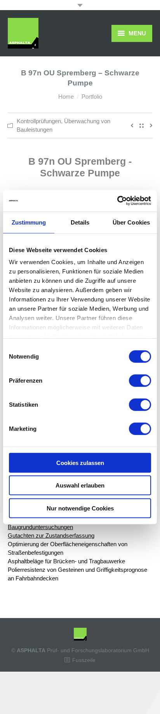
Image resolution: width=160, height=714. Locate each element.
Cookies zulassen (80, 462)
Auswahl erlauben (80, 485)
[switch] (140, 380)
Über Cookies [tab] (131, 222)
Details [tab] (80, 222)
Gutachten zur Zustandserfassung (51, 535)
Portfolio (92, 96)
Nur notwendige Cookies (80, 508)
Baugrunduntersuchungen (40, 527)
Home (66, 96)
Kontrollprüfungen (39, 121)
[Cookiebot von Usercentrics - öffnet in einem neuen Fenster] (117, 201)
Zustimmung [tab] (29, 222)
